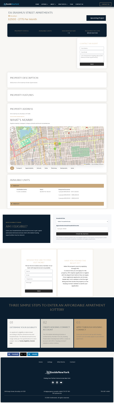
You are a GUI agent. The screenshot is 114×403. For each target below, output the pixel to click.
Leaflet (87, 164)
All (12, 168)
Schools (39, 168)
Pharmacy (54, 168)
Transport (19, 168)
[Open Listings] (47, 4)
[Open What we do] (67, 4)
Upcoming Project (97, 18)
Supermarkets (29, 168)
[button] (56, 144)
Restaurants (63, 168)
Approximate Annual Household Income (67, 225)
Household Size (60, 218)
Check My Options (82, 234)
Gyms (72, 168)
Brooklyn (13, 16)
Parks (46, 168)
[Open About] (55, 4)
